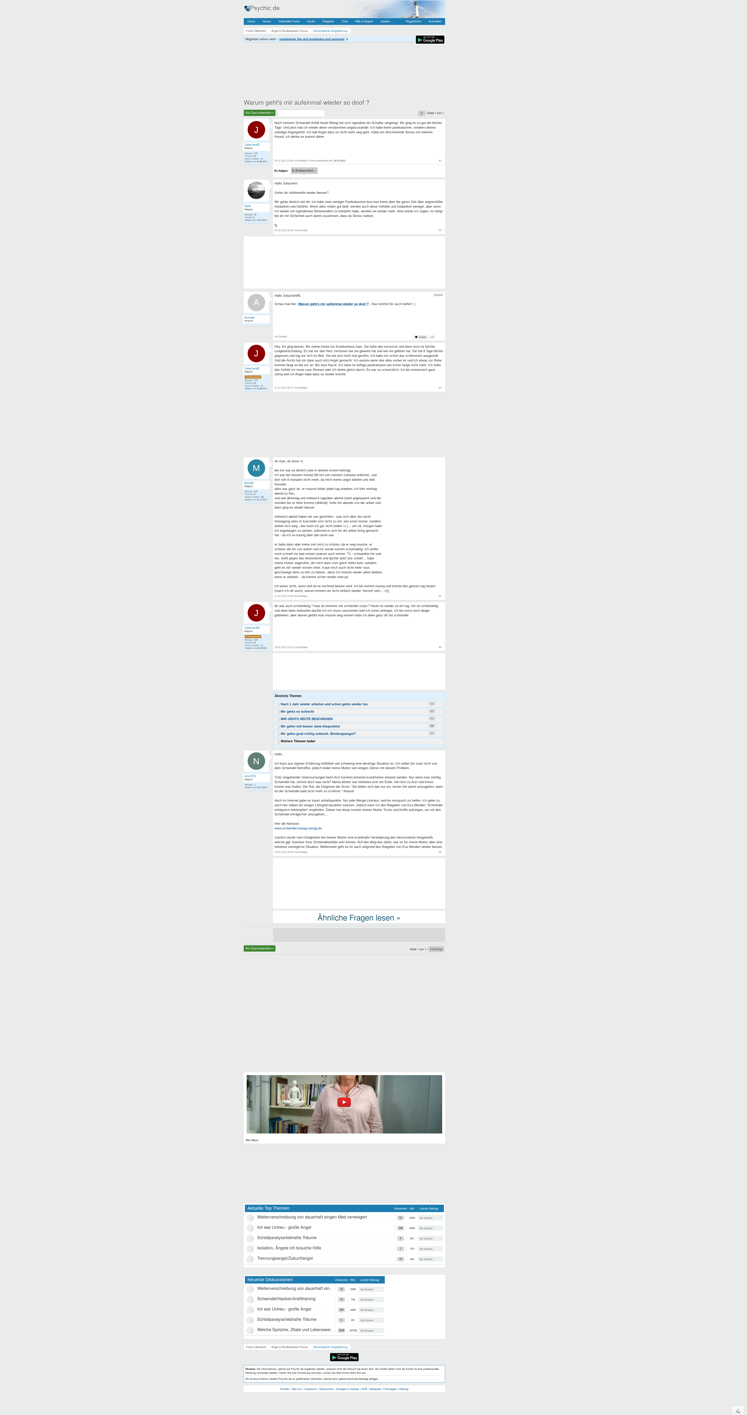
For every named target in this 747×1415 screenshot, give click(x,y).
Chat (345, 21)
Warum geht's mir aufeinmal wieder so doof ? (306, 101)
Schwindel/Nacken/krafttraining (286, 1298)
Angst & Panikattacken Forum (289, 1347)
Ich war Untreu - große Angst (284, 1227)
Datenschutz (326, 1389)
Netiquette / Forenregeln (383, 1389)
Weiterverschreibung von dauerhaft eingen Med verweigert (312, 1217)
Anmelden (435, 21)
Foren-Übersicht (256, 1347)
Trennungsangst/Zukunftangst (285, 1258)
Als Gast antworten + (259, 112)
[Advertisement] (359, 883)
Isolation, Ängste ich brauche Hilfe (289, 1248)
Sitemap (404, 1389)
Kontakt (284, 1389)
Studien (385, 21)
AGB (364, 1389)
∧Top (738, 1410)
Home (251, 21)
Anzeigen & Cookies (347, 1389)
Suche (311, 21)
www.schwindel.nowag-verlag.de (298, 828)
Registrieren (413, 21)
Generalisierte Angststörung (330, 1347)
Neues (267, 21)
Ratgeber (328, 21)
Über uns (297, 1389)
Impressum (310, 1389)
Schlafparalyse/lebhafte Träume (287, 1237)
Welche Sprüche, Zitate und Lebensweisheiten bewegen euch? (316, 1329)
